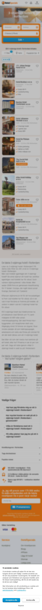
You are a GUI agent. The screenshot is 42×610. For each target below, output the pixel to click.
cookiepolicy (21, 590)
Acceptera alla (11, 600)
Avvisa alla (30, 600)
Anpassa (21, 606)
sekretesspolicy (8, 590)
